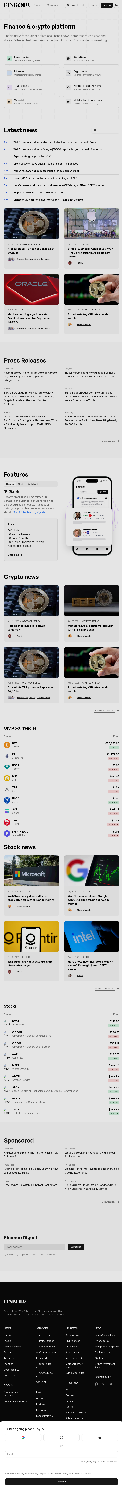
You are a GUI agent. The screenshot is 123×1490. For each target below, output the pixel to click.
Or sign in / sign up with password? (99, 1461)
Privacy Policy (61, 1473)
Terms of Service (82, 1473)
